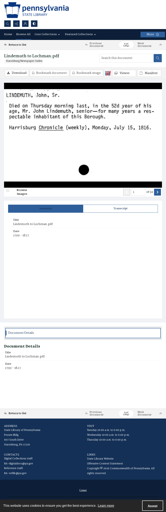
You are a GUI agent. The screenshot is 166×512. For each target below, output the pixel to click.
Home (8, 34)
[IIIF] (108, 73)
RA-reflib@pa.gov (15, 473)
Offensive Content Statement (105, 464)
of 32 (149, 192)
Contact (83, 490)
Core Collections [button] (46, 34)
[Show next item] (157, 192)
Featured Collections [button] (79, 34)
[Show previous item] (126, 192)
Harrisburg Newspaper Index (24, 61)
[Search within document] (158, 58)
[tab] (45, 209)
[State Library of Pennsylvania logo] (36, 10)
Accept (152, 505)
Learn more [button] (106, 505)
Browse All (23, 34)
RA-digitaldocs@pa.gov (18, 464)
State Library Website (100, 459)
